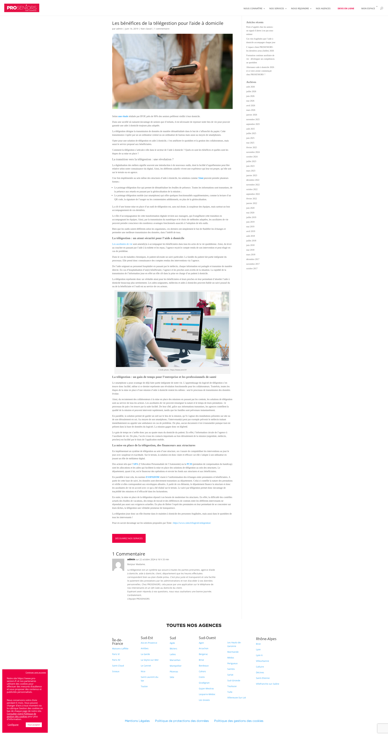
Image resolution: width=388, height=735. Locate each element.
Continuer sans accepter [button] (36, 672)
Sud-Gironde (233, 680)
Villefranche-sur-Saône (267, 683)
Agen (201, 642)
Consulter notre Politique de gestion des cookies (21, 715)
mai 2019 (250, 226)
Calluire (260, 666)
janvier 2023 (251, 175)
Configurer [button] (13, 724)
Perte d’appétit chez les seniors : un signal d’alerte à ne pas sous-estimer (260, 30)
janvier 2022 (251, 203)
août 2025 (250, 129)
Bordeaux (204, 665)
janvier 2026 (251, 115)
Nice (143, 671)
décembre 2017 (252, 259)
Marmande (233, 651)
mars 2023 (250, 171)
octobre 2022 (252, 189)
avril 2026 (250, 105)
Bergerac (203, 654)
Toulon (144, 686)
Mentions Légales (140, 720)
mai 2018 (250, 250)
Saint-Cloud (118, 665)
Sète (172, 677)
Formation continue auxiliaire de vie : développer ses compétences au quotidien (260, 59)
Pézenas (174, 671)
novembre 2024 (253, 152)
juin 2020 (250, 208)
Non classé (146, 28)
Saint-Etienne (263, 678)
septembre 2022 (253, 194)
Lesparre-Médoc (207, 694)
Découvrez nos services (129, 538)
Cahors (202, 671)
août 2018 (250, 236)
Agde (172, 642)
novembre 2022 (253, 185)
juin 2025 (250, 138)
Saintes (231, 669)
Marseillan (175, 660)
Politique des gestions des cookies (238, 720)
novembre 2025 (253, 119)
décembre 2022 (252, 180)
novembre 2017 (253, 264)
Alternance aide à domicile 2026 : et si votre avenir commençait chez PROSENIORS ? (260, 71)
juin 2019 (250, 222)
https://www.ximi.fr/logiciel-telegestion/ (192, 523)
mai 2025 (250, 143)
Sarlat (230, 674)
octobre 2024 (252, 157)
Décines (260, 672)
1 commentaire (161, 28)
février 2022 (251, 198)
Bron (258, 643)
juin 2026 (250, 96)
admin (119, 28)
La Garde (145, 654)
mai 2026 (250, 101)
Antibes (145, 648)
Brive (201, 659)
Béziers (173, 648)
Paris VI (116, 654)
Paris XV (116, 659)
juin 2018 (250, 245)
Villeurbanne (262, 660)
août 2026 (250, 87)
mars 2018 (250, 254)
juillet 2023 (251, 161)
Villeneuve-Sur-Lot (236, 697)
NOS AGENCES (323, 8)
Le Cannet (146, 665)
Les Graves (204, 700)
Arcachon (203, 648)
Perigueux (232, 663)
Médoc (230, 657)
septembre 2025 (253, 124)
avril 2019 (250, 231)
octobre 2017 (252, 268)
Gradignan (204, 682)
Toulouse (232, 686)
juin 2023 (250, 166)
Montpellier (176, 665)
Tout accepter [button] (34, 724)
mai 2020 (250, 213)
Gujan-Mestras (206, 688)
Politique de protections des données (182, 720)
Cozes (202, 677)
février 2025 (251, 147)
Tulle (229, 692)
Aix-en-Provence (149, 642)
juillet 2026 (251, 91)
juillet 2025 (251, 133)
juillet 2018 (251, 241)
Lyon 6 (259, 655)
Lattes (173, 654)
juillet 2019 (251, 217)
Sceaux (115, 671)
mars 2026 (250, 110)
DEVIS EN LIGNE (346, 8)
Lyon (258, 649)
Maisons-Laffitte (120, 648)
